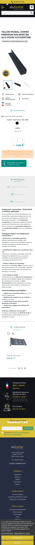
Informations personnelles (17, 509)
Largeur (17, 128)
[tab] (17, 179)
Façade (17, 479)
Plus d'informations (7, 533)
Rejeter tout (17, 538)
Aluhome (17, 7)
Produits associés (19, 110)
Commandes (17, 514)
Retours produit (17, 512)
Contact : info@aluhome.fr (17, 463)
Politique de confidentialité (17, 499)
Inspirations (17, 474)
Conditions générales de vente (17, 497)
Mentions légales (17, 494)
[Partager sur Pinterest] (25, 368)
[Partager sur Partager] (19, 368)
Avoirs (17, 517)
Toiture (17, 484)
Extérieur (17, 477)
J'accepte (17, 543)
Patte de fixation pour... (14, 355)
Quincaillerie (17, 482)
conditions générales (19, 432)
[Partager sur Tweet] (22, 368)
